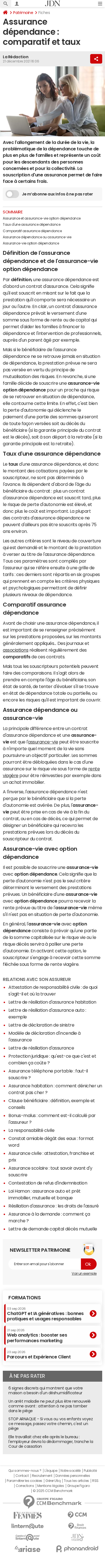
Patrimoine (23, 13)
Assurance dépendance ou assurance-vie (37, 237)
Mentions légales (50, 1486)
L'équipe (51, 1470)
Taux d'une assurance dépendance (31, 224)
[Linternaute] (28, 1526)
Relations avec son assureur (37, 979)
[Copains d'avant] (28, 1537)
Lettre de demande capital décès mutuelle (52, 1229)
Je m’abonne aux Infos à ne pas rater (57, 194)
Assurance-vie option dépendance (31, 243)
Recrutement (42, 1475)
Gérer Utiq (52, 1480)
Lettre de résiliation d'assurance (41, 1048)
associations (15, 650)
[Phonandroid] (77, 1548)
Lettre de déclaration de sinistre (41, 1025)
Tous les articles (76, 1480)
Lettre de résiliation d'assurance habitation (52, 1002)
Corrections (25, 1486)
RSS (95, 1480)
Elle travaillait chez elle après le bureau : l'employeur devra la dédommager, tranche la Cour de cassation (50, 1441)
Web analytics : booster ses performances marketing (37, 1335)
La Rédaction (15, 57)
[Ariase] (28, 1549)
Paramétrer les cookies (24, 1480)
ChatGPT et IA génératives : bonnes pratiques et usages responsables (45, 1314)
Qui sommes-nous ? (24, 1470)
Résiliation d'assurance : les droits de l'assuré (53, 1206)
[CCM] (77, 1515)
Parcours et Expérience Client (39, 1355)
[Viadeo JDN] (77, 1537)
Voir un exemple (84, 1273)
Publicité (90, 1470)
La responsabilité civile (31, 1130)
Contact (22, 1475)
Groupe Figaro (78, 1486)
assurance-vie (43, 742)
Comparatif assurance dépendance (32, 231)
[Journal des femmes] (28, 1515)
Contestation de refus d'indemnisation (47, 1183)
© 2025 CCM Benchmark (52, 1491)
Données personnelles (72, 1475)
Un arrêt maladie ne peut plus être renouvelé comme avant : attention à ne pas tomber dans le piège (49, 1406)
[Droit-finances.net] (77, 1526)
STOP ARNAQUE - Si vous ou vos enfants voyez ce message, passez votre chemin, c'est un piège (50, 1423)
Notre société (70, 1470)
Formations (24, 1297)
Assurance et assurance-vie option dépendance (42, 218)
